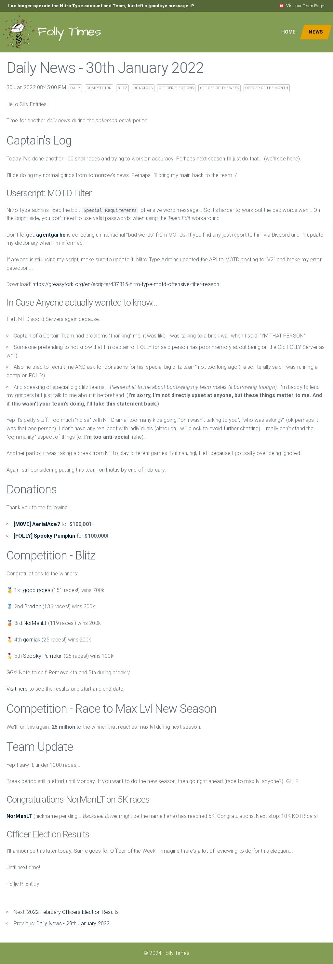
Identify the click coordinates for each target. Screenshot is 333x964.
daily (75, 88)
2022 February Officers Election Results (73, 912)
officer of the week (219, 88)
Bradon (32, 606)
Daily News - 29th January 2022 (73, 923)
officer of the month (266, 88)
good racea (37, 590)
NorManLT (35, 623)
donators (143, 88)
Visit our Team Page (305, 5)
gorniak (31, 640)
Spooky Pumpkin (42, 656)
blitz (122, 88)
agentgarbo (51, 235)
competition (99, 88)
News (316, 32)
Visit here (17, 689)
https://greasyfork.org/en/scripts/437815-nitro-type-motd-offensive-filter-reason (126, 284)
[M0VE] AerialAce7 (37, 524)
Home (288, 32)
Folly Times (69, 32)
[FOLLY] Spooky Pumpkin (44, 536)
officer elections (176, 88)
